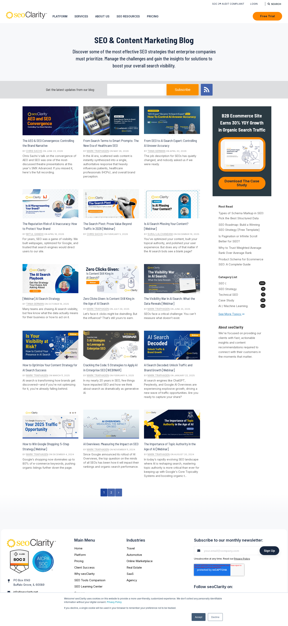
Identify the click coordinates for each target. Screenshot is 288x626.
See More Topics (230, 314)
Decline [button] (215, 617)
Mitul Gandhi (34, 234)
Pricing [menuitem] (152, 16)
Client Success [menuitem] (84, 567)
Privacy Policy (114, 602)
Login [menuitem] (254, 3)
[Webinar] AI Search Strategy (41, 298)
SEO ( (241, 283)
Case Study (241, 300)
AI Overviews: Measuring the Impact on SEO (111, 444)
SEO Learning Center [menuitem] (88, 586)
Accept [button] (198, 617)
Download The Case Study (242, 183)
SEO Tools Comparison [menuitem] (89, 580)
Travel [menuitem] (131, 548)
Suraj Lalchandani (160, 234)
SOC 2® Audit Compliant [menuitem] (228, 3)
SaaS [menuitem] (130, 574)
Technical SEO (241, 294)
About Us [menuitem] (102, 16)
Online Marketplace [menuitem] (140, 561)
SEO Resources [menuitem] (128, 16)
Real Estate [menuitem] (134, 567)
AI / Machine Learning (241, 306)
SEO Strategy (241, 289)
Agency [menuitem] (132, 580)
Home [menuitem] (78, 548)
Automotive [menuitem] (134, 555)
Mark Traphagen (98, 151)
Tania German (156, 151)
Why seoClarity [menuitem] (84, 574)
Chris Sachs (34, 151)
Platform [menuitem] (60, 16)
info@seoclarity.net (25, 592)
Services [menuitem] (81, 16)
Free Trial (267, 16)
